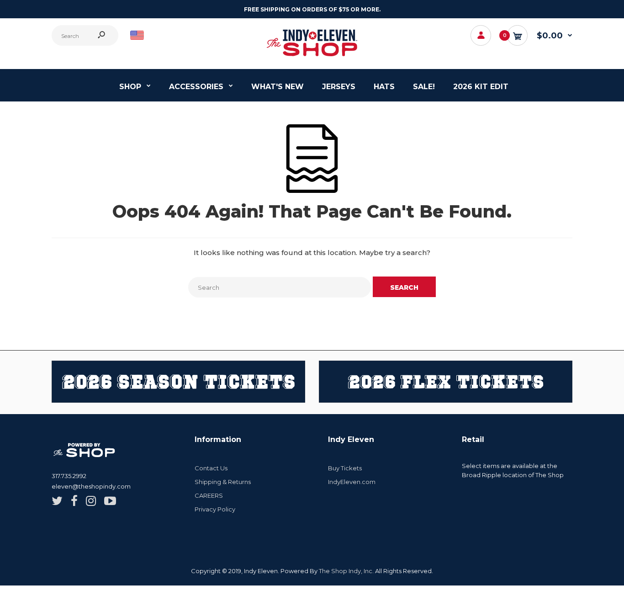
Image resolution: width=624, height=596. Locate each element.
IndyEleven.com (351, 481)
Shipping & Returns (223, 481)
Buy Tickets (345, 468)
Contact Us (211, 468)
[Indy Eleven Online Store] (312, 57)
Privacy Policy (215, 509)
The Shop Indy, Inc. (346, 571)
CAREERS (209, 495)
